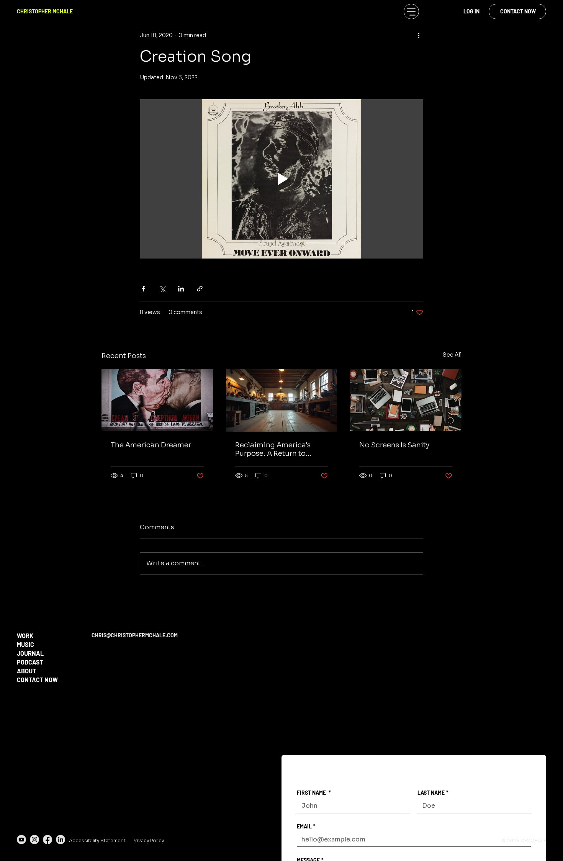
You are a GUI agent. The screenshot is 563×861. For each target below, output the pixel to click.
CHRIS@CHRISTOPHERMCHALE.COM (135, 635)
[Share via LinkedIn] (181, 288)
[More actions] (418, 35)
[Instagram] (34, 839)
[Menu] (411, 11)
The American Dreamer (151, 445)
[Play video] (281, 179)
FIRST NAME (314, 792)
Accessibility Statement (97, 840)
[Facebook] (47, 839)
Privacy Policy (148, 840)
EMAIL (306, 826)
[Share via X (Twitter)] (162, 288)
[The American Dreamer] (157, 400)
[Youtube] (21, 839)
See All (452, 354)
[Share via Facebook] (143, 288)
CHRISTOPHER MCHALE (45, 11)
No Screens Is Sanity (394, 445)
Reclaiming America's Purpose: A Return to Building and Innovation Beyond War (276, 449)
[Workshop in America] (281, 400)
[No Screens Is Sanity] (406, 400)
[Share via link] (199, 288)
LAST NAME (432, 792)
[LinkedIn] (60, 839)
